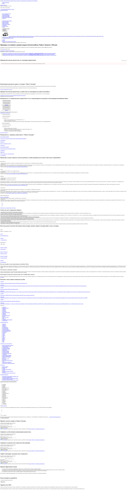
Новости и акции (5, 366)
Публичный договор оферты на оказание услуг (10, 376)
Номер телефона (3, 426)
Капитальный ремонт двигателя (7, 345)
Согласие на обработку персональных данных (10, 378)
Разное (3, 309)
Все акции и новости (4, 132)
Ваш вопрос (2, 459)
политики (30, 428)
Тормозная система (5, 350)
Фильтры (4, 318)
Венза (3, 334)
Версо (3, 340)
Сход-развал (4, 354)
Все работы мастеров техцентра (7, 371)
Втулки (3, 316)
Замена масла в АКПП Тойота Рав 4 (8, 363)
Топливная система (5, 352)
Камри (3, 338)
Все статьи (2, 277)
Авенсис (3, 337)
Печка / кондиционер (6, 312)
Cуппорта (4, 310)
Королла (3, 339)
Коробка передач (5, 308)
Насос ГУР (4, 359)
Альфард (3, 335)
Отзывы (3, 368)
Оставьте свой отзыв (12, 207)
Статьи (3, 370)
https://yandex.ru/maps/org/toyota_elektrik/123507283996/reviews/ (17, 166)
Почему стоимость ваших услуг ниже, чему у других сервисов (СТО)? (11, 214)
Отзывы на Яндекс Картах (6, 369)
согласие (5, 428)
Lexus (3, 361)
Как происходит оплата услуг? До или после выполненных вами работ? (11, 212)
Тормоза (4, 313)
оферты (33, 428)
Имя (1, 425)
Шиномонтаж (4, 349)
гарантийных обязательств (39, 428)
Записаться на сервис (4, 427)
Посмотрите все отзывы (4, 207)
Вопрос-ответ (4, 367)
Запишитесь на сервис (10, 9)
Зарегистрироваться (5, 2)
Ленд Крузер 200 (5, 328)
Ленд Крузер (4, 326)
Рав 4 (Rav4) (4, 332)
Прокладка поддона (5, 358)
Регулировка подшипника (6, 362)
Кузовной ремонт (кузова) (6, 355)
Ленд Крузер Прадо (5, 329)
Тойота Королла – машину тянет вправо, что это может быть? (10, 222)
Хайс (3, 336)
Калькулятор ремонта (4, 10)
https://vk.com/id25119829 (4, 197)
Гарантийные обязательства (7, 377)
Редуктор (4, 357)
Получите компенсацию (6, 89)
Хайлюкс (4, 325)
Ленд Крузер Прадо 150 (6, 331)
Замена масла (4, 320)
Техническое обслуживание (7, 319)
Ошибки (4, 307)
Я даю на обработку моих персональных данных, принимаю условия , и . (23, 428)
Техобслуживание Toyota (6, 346)
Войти (3, 3)
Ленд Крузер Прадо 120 (6, 330)
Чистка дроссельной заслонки (7, 360)
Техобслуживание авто (4, 322)
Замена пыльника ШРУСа (6, 356)
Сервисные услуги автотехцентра (6, 343)
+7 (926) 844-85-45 (3, 9)
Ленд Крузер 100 (5, 327)
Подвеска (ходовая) (5, 351)
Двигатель (4, 311)
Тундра (3, 333)
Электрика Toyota (5, 347)
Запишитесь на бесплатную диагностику (7, 50)
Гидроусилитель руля (6, 315)
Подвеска (4, 314)
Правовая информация (4, 374)
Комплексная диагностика (6, 353)
